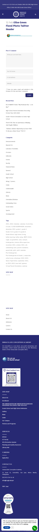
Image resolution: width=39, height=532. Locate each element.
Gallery (4, 411)
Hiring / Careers (10, 181)
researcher (27, 255)
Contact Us (9, 329)
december (28, 226)
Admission (9, 284)
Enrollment (5, 401)
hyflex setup (19, 237)
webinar (24, 266)
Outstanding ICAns (11, 203)
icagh (7, 240)
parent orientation (22, 247)
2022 (11, 224)
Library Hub (5, 447)
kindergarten (10, 242)
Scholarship (9, 295)
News (7, 196)
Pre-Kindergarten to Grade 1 (14, 255)
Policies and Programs (9, 424)
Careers (8, 302)
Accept (6, 527)
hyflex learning (10, 237)
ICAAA (7, 185)
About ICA (9, 277)
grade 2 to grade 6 (20, 232)
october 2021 (20, 245)
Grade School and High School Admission (14, 408)
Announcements (10, 141)
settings (25, 524)
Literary (8, 192)
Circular (8, 226)
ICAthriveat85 (10, 188)
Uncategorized (10, 214)
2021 (7, 224)
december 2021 (11, 229)
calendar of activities (26, 224)
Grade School (10, 174)
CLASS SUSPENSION (17, 226)
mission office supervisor (22, 242)
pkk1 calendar (21, 250)
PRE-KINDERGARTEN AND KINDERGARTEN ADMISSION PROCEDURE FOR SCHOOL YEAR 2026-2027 (17, 404)
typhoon (24, 263)
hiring (24, 234)
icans (20, 240)
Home (7, 315)
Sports (8, 210)
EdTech (4, 437)
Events (8, 159)
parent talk (9, 250)
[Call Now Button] (34, 528)
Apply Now (5, 458)
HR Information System (9, 442)
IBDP (25, 237)
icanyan (24, 240)
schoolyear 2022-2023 (21, 258)
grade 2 (24, 229)
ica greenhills (14, 240)
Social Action (9, 207)
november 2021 (11, 245)
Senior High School (11, 261)
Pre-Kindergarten (11, 253)
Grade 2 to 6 (10, 232)
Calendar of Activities (12, 149)
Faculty (8, 163)
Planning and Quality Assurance (11, 445)
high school (18, 234)
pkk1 (14, 250)
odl (26, 245)
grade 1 (18, 229)
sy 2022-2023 (10, 263)
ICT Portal (5, 439)
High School (9, 178)
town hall (18, 263)
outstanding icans (11, 247)
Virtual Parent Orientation (14, 266)
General (8, 170)
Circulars (8, 152)
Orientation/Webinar (12, 199)
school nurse (9, 258)
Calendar (16, 224)
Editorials (8, 156)
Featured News (10, 167)
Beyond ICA (9, 145)
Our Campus (6, 420)
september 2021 (23, 261)
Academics (9, 281)
